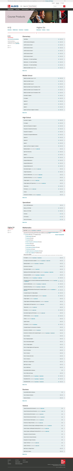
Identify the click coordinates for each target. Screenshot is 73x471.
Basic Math (25, 230)
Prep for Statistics (27, 335)
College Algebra (26, 180)
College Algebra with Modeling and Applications (32, 301)
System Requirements (18, 463)
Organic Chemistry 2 (27, 445)
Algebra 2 (25, 154)
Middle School (15, 29)
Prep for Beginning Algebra (28, 338)
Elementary (10, 29)
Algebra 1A (25, 101)
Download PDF (61, 234)
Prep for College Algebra (28, 344)
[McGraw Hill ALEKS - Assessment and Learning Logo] (13, 7)
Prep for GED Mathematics (28, 205)
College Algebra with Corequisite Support (31, 295)
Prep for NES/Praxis (27, 367)
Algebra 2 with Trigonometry (29, 157)
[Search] (64, 6)
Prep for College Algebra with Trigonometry (31, 347)
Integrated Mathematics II (28, 163)
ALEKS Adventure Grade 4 (28, 53)
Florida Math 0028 (27, 381)
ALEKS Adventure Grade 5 (28, 56)
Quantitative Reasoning (28, 177)
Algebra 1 (25, 143)
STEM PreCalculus (27, 315)
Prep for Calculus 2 (27, 358)
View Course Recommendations (13, 39)
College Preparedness (27, 171)
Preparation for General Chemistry (29, 434)
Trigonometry (26, 186)
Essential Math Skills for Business (29, 370)
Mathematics (38, 29)
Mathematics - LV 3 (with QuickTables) (30, 59)
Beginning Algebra (27, 148)
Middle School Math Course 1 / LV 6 (30, 67)
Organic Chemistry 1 (27, 442)
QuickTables (17, 9)
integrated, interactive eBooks (53, 232)
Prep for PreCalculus (27, 350)
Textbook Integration (25, 9)
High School (21, 29)
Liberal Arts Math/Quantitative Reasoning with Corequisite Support (35, 289)
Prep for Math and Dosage (28, 373)
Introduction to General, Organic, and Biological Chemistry (33, 425)
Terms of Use (58, 467)
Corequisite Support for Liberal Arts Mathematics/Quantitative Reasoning (36, 280)
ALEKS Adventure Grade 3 (28, 50)
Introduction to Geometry (28, 266)
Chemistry (25, 213)
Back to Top (25, 70)
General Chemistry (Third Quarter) (29, 419)
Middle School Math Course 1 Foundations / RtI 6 (32, 86)
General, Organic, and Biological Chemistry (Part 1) (32, 428)
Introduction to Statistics (28, 194)
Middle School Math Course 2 (29, 81)
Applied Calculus (26, 321)
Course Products (10, 9)
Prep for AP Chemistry (27, 219)
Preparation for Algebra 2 (28, 131)
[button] (64, 1)
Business (43, 29)
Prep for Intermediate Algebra (29, 341)
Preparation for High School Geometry (30, 128)
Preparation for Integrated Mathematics (30, 134)
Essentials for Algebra (27, 95)
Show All (56, 234)
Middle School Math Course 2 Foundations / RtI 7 (32, 89)
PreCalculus (26, 310)
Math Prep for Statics (27, 364)
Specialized (26, 29)
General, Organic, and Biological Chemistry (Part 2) (32, 431)
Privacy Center (63, 467)
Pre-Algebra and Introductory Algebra (30, 260)
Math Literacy (26, 277)
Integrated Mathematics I (28, 160)
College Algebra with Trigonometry (30, 183)
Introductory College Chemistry (29, 422)
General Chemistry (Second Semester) (30, 411)
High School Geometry (27, 151)
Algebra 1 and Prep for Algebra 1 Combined (31, 109)
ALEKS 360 (33, 9)
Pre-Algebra (26, 98)
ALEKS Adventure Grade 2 (28, 47)
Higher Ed (9, 463)
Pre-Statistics (26, 324)
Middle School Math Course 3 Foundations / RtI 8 (32, 92)
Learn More (17, 43)
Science (48, 29)
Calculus (25, 191)
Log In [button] (63, 3)
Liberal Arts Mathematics (28, 174)
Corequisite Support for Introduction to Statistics (32, 327)
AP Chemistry (26, 216)
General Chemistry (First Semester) (30, 408)
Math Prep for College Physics (29, 361)
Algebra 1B (25, 140)
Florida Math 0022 (27, 378)
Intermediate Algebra (27, 269)
